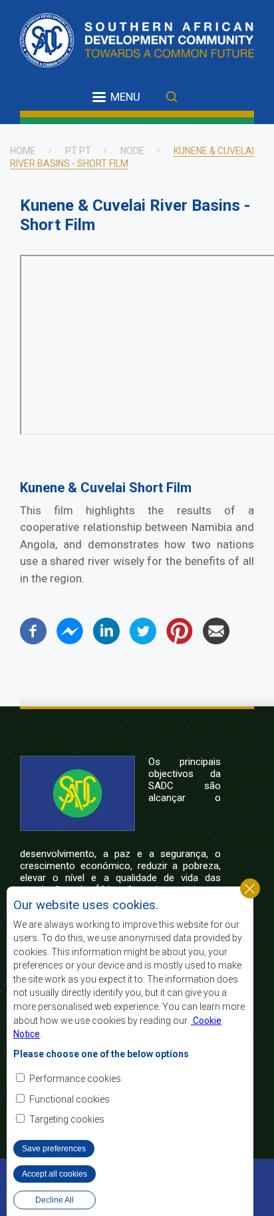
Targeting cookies (66, 1119)
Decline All (54, 1200)
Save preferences (54, 1148)
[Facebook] (33, 640)
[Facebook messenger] (70, 640)
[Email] (216, 640)
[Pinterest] (179, 640)
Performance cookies (75, 1078)
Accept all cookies (54, 1174)
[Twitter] (143, 640)
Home (23, 150)
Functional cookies (69, 1099)
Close (250, 888)
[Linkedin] (106, 640)
